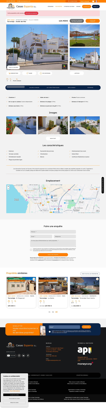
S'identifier (73, 1)
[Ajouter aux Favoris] (34, 279)
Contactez (86, 6)
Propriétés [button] (58, 6)
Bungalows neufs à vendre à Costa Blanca (29, 383)
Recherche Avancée (31, 13)
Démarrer (50, 6)
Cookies (42, 375)
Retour (77, 73)
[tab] (15, 87)
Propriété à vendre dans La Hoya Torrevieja (29, 397)
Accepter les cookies (14, 394)
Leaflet (79, 212)
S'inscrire (86, 326)
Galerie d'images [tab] (34, 87)
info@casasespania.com (23, 1)
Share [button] (30, 73)
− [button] (8, 188)
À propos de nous (69, 6)
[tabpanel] (21, 292)
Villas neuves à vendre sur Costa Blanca (76, 383)
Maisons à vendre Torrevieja (29, 389)
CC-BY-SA (97, 212)
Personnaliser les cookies (14, 398)
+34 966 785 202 (10, 1)
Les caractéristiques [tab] (53, 87)
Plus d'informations (15, 391)
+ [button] (8, 186)
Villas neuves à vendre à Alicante (77, 381)
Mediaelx (85, 375)
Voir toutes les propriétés (90, 273)
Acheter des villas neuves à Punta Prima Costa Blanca (77, 399)
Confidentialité (35, 375)
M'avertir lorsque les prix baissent (76, 21)
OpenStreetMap (88, 212)
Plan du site (49, 375)
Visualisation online (102, 184)
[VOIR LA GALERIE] (37, 47)
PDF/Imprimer (46, 73)
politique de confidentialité (41, 249)
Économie (90, 87)
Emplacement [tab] (72, 87)
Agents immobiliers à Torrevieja (29, 391)
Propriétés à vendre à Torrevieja (76, 391)
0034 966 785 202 (51, 356)
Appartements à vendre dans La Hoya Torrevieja (76, 397)
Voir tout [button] (53, 138)
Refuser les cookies (14, 402)
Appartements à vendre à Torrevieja (76, 389)
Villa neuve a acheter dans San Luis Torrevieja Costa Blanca (29, 399)
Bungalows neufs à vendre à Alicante (29, 381)
